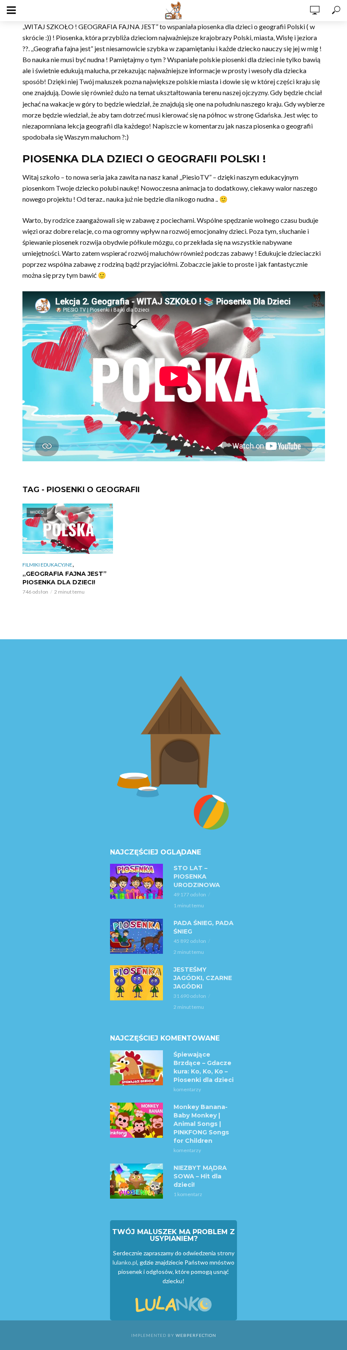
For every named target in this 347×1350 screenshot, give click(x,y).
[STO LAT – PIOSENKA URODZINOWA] (138, 881)
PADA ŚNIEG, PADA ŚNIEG (204, 927)
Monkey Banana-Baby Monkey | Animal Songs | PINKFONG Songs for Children (201, 1124)
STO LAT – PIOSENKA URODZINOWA (197, 876)
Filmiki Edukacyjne (47, 564)
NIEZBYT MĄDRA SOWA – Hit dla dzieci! (200, 1176)
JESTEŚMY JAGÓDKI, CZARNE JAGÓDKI (203, 978)
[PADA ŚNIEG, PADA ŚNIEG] (138, 936)
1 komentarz (188, 1194)
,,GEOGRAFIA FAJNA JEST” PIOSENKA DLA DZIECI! (64, 578)
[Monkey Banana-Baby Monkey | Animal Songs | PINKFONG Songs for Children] (138, 1120)
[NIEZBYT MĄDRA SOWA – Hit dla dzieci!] (138, 1181)
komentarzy (187, 1089)
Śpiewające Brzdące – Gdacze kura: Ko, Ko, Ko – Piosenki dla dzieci (204, 1067)
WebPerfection (196, 1335)
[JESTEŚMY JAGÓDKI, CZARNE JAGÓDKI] (138, 982)
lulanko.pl (125, 1262)
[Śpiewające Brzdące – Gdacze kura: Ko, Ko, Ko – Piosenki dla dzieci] (138, 1067)
